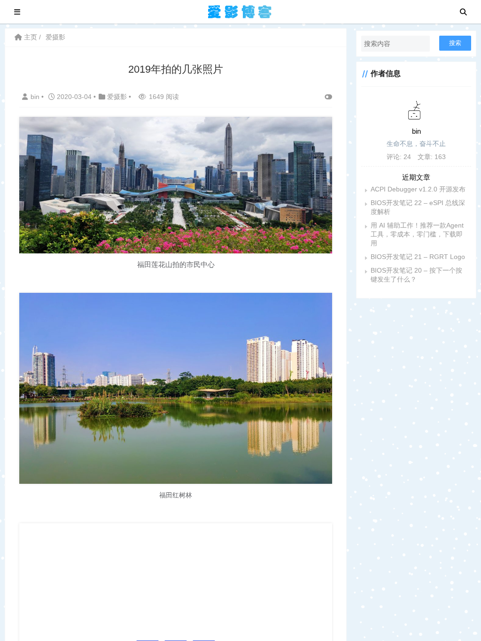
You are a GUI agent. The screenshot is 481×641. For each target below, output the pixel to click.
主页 (29, 37)
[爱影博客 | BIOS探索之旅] (239, 11)
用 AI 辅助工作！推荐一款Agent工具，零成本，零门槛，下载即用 (417, 234)
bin (36, 96)
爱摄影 (55, 37)
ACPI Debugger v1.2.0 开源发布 (418, 189)
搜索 (455, 42)
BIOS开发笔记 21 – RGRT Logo (418, 256)
